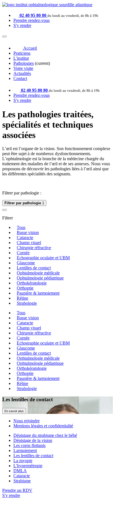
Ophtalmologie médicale (38, 272)
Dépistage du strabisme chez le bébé (45, 435)
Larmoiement (25, 450)
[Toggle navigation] (4, 36)
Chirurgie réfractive (34, 247)
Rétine (22, 298)
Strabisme (22, 480)
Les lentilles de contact (33, 455)
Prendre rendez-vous (31, 20)
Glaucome (26, 262)
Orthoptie (25, 288)
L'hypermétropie (27, 465)
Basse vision (28, 232)
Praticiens (21, 53)
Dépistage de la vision (32, 440)
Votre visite (23, 68)
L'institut (21, 58)
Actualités (22, 73)
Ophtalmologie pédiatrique (40, 278)
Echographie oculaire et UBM (43, 257)
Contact (20, 78)
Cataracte (25, 237)
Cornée (23, 252)
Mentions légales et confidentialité (43, 425)
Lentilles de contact (34, 267)
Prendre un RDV (17, 490)
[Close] (4, 210)
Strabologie (27, 303)
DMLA (20, 470)
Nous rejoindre (26, 420)
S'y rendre (22, 25)
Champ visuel (29, 242)
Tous (21, 227)
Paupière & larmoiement (38, 293)
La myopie (22, 460)
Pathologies (23, 63)
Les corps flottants (29, 445)
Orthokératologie (32, 283)
